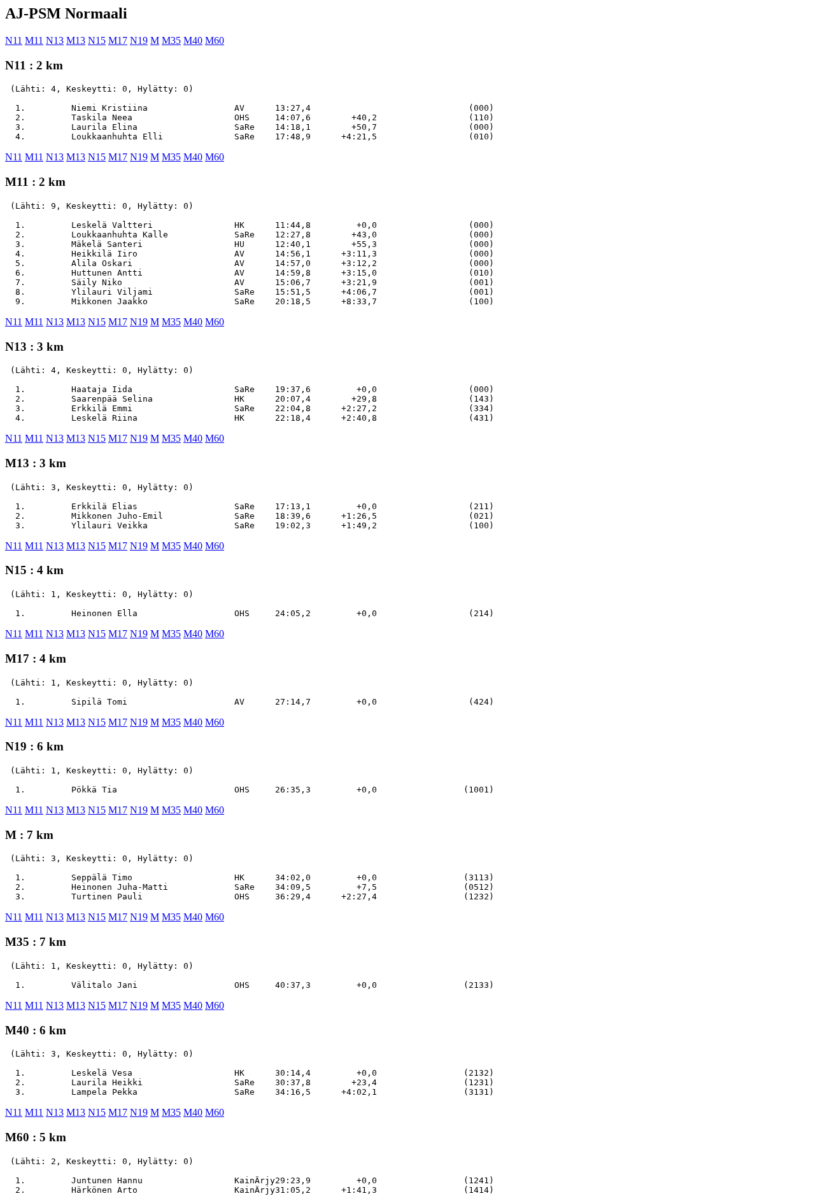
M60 (214, 40)
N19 (139, 40)
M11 (34, 40)
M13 (75, 40)
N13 (55, 40)
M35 (171, 40)
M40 (192, 40)
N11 (13, 40)
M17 (117, 40)
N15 (97, 40)
